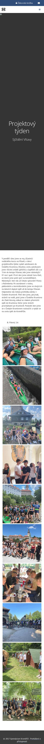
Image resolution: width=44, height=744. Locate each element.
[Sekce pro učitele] (38, 3)
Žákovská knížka (25, 3)
